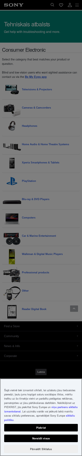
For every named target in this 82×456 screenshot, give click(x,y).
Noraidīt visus (41, 438)
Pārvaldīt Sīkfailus (41, 449)
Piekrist (41, 427)
